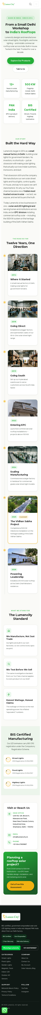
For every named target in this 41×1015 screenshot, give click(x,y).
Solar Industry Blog (28, 968)
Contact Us (25, 961)
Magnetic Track (7, 968)
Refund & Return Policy (10, 988)
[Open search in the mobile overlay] (30, 4)
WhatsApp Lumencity (11, 948)
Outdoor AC (6, 975)
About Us (24, 958)
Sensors (5, 979)
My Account (25, 965)
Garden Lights (7, 965)
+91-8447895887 (20, 844)
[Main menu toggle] (36, 4)
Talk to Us (20, 69)
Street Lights (6, 958)
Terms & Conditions (9, 995)
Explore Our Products (20, 60)
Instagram (25, 992)
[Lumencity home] (11, 916)
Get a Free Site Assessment (17, 886)
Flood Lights (6, 961)
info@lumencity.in (20, 837)
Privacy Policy (7, 992)
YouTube (24, 988)
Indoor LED (6, 972)
